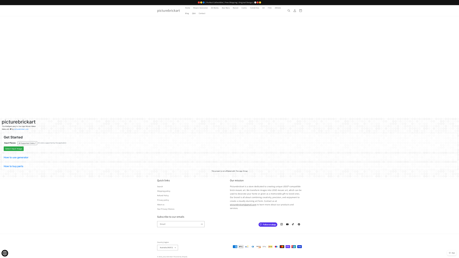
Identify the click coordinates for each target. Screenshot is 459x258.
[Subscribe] (201, 224)
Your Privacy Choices (165, 209)
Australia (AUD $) (166, 247)
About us (160, 204)
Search (160, 186)
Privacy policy (163, 200)
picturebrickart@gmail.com (243, 204)
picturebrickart (168, 257)
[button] (289, 10)
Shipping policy (163, 191)
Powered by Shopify (180, 257)
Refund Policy (163, 195)
